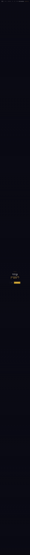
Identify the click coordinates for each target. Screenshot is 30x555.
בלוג (12, 1)
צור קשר (17, 1)
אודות (14, 1)
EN (3, 1)
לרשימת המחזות (17, 282)
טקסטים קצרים (9, 1)
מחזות (5, 1)
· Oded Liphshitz (24, 1)
